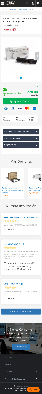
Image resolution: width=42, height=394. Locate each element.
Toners (31, 9)
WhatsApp (7, 120)
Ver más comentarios (21, 311)
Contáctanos (21, 346)
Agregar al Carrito (20, 101)
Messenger (20, 120)
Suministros (22, 9)
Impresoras (12, 9)
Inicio (3, 9)
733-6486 (31, 118)
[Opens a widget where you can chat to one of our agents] (33, 390)
